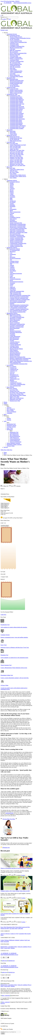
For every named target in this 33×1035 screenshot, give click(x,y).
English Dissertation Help (16, 83)
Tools (5, 421)
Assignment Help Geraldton (16, 128)
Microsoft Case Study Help (16, 153)
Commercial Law (14, 369)
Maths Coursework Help (16, 93)
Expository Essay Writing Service (18, 176)
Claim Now (3, 614)
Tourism (12, 184)
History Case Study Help (16, 162)
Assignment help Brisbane (16, 98)
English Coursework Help (16, 90)
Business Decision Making (16, 348)
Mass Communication (15, 212)
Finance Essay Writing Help (16, 394)
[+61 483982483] (1, 2)
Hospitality (12, 333)
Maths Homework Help (15, 140)
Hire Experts (27, 933)
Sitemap (13, 948)
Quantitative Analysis (15, 217)
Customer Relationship (15, 344)
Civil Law (12, 372)
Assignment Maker (14, 60)
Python (11, 274)
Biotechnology (13, 221)
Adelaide (17, 940)
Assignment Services (12, 34)
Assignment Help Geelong (16, 109)
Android (12, 265)
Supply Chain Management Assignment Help (21, 361)
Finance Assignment (15, 322)
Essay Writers (13, 173)
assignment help (9, 813)
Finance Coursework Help (16, 91)
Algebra (12, 203)
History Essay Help (14, 396)
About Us (3, 933)
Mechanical (12, 251)
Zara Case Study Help (15, 147)
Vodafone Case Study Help (16, 158)
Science (12, 187)
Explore (23, 875)
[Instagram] (2, 958)
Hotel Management (14, 337)
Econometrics (13, 209)
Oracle (11, 272)
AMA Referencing (14, 437)
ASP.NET (12, 268)
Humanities (12, 206)
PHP (11, 264)
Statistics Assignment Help (16, 240)
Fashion (12, 192)
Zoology (12, 216)
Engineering (13, 254)
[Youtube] (6, 958)
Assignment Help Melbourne (17, 99)
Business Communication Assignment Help (20, 358)
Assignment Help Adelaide (16, 101)
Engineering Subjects (12, 247)
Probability (12, 205)
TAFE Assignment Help (16, 72)
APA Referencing (14, 433)
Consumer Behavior (15, 342)
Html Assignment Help (15, 292)
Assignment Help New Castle (17, 127)
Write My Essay (14, 170)
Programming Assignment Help (17, 302)
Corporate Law (13, 370)
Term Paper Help (14, 56)
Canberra (21, 940)
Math (11, 198)
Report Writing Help (15, 75)
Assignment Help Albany (16, 120)
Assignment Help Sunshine (16, 114)
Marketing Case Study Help (16, 164)
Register (3, 30)
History (11, 186)
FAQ (17, 933)
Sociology (12, 195)
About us (9, 407)
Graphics (12, 266)
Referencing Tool (14, 432)
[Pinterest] (8, 958)
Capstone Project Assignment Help (18, 42)
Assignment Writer (14, 45)
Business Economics (15, 355)
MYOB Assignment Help (16, 47)
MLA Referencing (14, 435)
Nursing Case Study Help (16, 161)
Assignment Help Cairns (16, 112)
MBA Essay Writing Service (17, 398)
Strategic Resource (14, 351)
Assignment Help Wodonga (16, 116)
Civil (11, 253)
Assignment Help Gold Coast (17, 103)
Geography (12, 196)
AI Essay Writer (11, 446)
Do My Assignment (14, 39)
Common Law (13, 381)
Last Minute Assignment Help (17, 46)
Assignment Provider (15, 65)
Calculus (12, 213)
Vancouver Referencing (15, 441)
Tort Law (12, 373)
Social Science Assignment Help (18, 225)
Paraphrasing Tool (11, 424)
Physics (12, 190)
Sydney (2, 940)
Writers (5, 403)
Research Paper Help (15, 54)
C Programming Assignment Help (18, 307)
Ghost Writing (13, 69)
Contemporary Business (15, 383)
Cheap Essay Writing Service (17, 169)
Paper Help (12, 68)
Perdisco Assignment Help (16, 58)
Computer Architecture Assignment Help (20, 299)
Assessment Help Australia (16, 76)
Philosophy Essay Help (15, 399)
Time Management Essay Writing (18, 395)
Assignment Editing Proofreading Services (20, 38)
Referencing (10, 429)
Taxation (12, 340)
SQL (11, 259)
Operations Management (16, 332)
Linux (11, 276)
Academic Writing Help (15, 57)
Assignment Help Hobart (16, 121)
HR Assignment (14, 321)
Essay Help (9, 166)
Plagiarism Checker (11, 425)
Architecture (13, 201)
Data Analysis (13, 218)
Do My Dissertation (14, 86)
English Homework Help (16, 138)
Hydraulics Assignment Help (17, 235)
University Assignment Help (17, 61)
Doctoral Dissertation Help (16, 82)
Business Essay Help (15, 400)
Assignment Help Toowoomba (17, 119)
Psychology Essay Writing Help (17, 392)
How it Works (10, 410)
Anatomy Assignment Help (16, 238)
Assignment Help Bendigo (16, 123)
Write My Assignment (15, 67)
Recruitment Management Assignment (19, 359)
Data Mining (13, 270)
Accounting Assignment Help (17, 317)
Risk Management (14, 339)
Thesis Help (10, 129)
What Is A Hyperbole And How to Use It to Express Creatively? (16, 868)
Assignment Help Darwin (16, 110)
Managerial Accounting (15, 318)
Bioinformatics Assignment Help (18, 224)
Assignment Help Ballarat (16, 124)
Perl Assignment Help (15, 233)
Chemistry (12, 188)
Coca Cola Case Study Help (16, 154)
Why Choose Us (11, 409)
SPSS (11, 199)
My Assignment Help (15, 62)
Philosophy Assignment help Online (18, 232)
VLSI (11, 285)
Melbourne (12, 940)
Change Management (15, 336)
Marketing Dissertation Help (17, 80)
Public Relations (14, 350)
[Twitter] (4, 958)
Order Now (9, 449)
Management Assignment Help (17, 324)
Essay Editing (13, 177)
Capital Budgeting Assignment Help (18, 363)
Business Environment (15, 331)
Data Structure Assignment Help (17, 311)
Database (12, 303)
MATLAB (12, 277)
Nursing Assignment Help (16, 242)
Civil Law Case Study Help (16, 151)
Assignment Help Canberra (16, 102)
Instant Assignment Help (16, 64)
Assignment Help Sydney (16, 97)
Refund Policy (4, 946)
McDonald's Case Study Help (17, 150)
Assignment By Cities (12, 94)
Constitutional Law (14, 376)
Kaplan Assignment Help (16, 222)
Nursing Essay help (14, 391)
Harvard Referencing (15, 436)
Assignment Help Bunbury (16, 117)
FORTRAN (13, 288)
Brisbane (7, 940)
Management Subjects (12, 313)
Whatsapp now (6, 847)
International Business (15, 352)
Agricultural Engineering (16, 273)
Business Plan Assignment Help (17, 357)
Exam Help (12, 73)
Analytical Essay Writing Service (18, 175)
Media (11, 210)
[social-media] (1, 491)
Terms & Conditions (22, 946)
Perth (2, 941)
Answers (9, 420)
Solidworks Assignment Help (17, 291)
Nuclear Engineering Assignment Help (19, 296)
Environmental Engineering (16, 281)
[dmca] (5, 995)
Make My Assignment (15, 50)
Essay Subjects (10, 387)
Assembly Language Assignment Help (19, 309)
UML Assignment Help (15, 294)
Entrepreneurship (14, 343)
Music (11, 214)
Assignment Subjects (12, 180)
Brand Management (14, 328)
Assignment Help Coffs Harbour (18, 125)
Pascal (11, 280)
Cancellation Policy (12, 946)
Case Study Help (11, 142)
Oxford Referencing (15, 440)
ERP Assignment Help (15, 362)
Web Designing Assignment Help (18, 300)
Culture (11, 194)
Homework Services (12, 135)
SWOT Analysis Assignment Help (18, 53)
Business (12, 329)
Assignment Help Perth (15, 105)
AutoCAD (12, 287)
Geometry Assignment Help (16, 239)
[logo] (16, 14)
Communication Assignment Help (18, 243)
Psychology (13, 202)
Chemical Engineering (15, 279)
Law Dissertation (14, 84)
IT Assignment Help (15, 250)
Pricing (5, 402)
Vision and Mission (11, 411)
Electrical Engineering (15, 258)
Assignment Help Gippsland (17, 113)
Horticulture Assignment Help (17, 229)
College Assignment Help (16, 71)
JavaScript (12, 269)
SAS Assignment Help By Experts (18, 310)
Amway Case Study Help (16, 160)
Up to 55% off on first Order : (10, 1)
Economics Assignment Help (17, 325)
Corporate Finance (14, 346)
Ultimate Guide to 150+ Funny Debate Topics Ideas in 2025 (15, 891)
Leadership (12, 335)
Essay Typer (10, 428)
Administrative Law (14, 378)
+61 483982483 (7, 2)
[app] (4, 972)
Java (11, 255)
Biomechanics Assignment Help (17, 227)
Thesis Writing (13, 134)
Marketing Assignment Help (16, 326)
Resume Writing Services (16, 36)
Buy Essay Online (14, 172)
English (12, 183)
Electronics (12, 257)
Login (6, 30)
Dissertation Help (11, 77)
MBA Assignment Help (15, 316)
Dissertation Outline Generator (14, 444)
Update (2, 1033)
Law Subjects (10, 365)
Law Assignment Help (15, 385)
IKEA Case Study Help (15, 155)
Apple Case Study (14, 149)
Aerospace (12, 283)
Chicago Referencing (15, 439)
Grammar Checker (11, 426)
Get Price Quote (4, 525)
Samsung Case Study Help (16, 157)
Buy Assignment (14, 51)
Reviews (6, 447)
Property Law (13, 377)
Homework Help (5, 928)
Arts (11, 207)
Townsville (6, 941)
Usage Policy (7, 948)
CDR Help (12, 49)
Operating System (14, 262)
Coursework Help (11, 87)
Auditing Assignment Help (16, 246)
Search (2, 17)
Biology (12, 191)
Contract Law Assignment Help (17, 384)
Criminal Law (13, 368)
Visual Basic (13, 290)
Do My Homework (14, 139)
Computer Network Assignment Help (19, 298)
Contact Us (13, 933)
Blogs (5, 414)
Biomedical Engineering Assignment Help (20, 295)
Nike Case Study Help (15, 146)
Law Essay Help (14, 389)
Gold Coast (27, 940)
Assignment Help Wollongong (17, 108)
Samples (9, 418)
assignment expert (14, 43)
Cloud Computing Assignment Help (18, 306)
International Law (14, 374)
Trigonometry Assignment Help (17, 236)
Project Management (15, 320)
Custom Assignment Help (16, 244)
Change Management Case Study (18, 145)
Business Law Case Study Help (17, 165)
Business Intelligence (15, 354)
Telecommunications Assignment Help (19, 305)
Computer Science (14, 261)
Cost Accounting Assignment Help (18, 228)
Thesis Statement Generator (13, 443)
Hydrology (12, 220)
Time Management (14, 347)
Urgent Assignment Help (16, 41)
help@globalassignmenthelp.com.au (22, 2)
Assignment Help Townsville (17, 106)
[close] (2, 834)
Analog (11, 284)
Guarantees (9, 413)
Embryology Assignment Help (17, 231)
